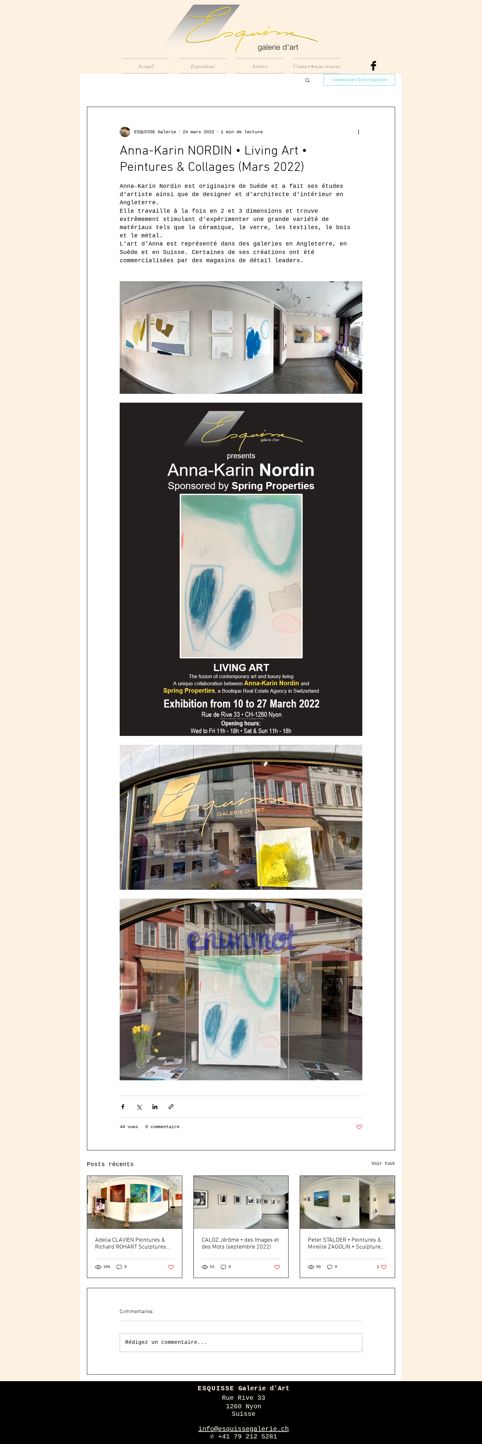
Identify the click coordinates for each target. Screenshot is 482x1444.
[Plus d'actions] (358, 132)
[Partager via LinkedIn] (155, 1107)
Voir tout (383, 1163)
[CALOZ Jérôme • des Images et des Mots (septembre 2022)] (241, 1202)
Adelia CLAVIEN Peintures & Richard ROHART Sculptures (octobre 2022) (130, 1244)
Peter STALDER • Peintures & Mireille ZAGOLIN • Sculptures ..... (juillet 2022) (346, 1244)
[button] (307, 79)
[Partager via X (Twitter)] (139, 1107)
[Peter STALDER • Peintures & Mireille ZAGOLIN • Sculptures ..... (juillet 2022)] (347, 1202)
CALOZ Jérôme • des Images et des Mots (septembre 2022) (240, 1244)
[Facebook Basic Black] (373, 66)
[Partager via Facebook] (123, 1107)
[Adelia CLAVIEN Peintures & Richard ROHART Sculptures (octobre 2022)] (134, 1202)
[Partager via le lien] (171, 1107)
